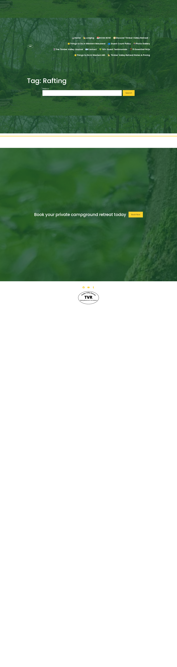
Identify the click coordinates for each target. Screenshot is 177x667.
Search (45, 88)
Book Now (135, 214)
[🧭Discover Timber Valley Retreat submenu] (149, 37)
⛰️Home (76, 37)
